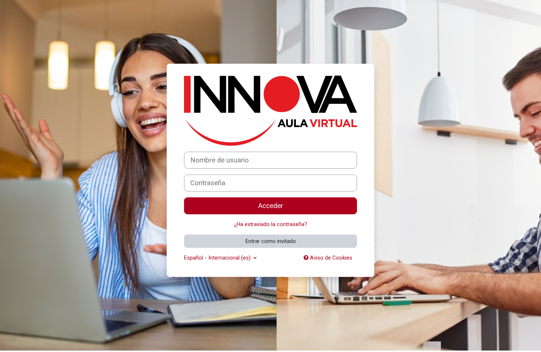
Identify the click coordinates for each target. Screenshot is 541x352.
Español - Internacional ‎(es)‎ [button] (218, 257)
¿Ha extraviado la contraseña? (270, 224)
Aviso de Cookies (330, 257)
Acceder (270, 206)
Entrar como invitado (270, 241)
